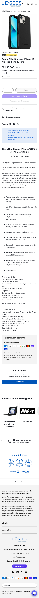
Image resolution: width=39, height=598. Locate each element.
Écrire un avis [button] (19, 382)
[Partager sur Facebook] (14, 124)
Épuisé (26, 90)
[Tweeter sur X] (10, 124)
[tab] (6, 163)
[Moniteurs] (27, 411)
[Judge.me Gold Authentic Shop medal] (19, 463)
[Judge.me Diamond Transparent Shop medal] (10, 463)
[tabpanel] (19, 249)
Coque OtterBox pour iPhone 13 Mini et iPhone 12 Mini (16, 11)
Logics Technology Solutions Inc (14, 591)
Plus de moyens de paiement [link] (19, 101)
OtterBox (4, 52)
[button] (32, 4)
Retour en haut (19, 482)
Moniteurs (27, 422)
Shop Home (5, 10)
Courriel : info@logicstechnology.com (19, 561)
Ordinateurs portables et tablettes (9, 424)
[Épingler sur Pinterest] (18, 124)
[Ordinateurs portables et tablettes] (10, 411)
